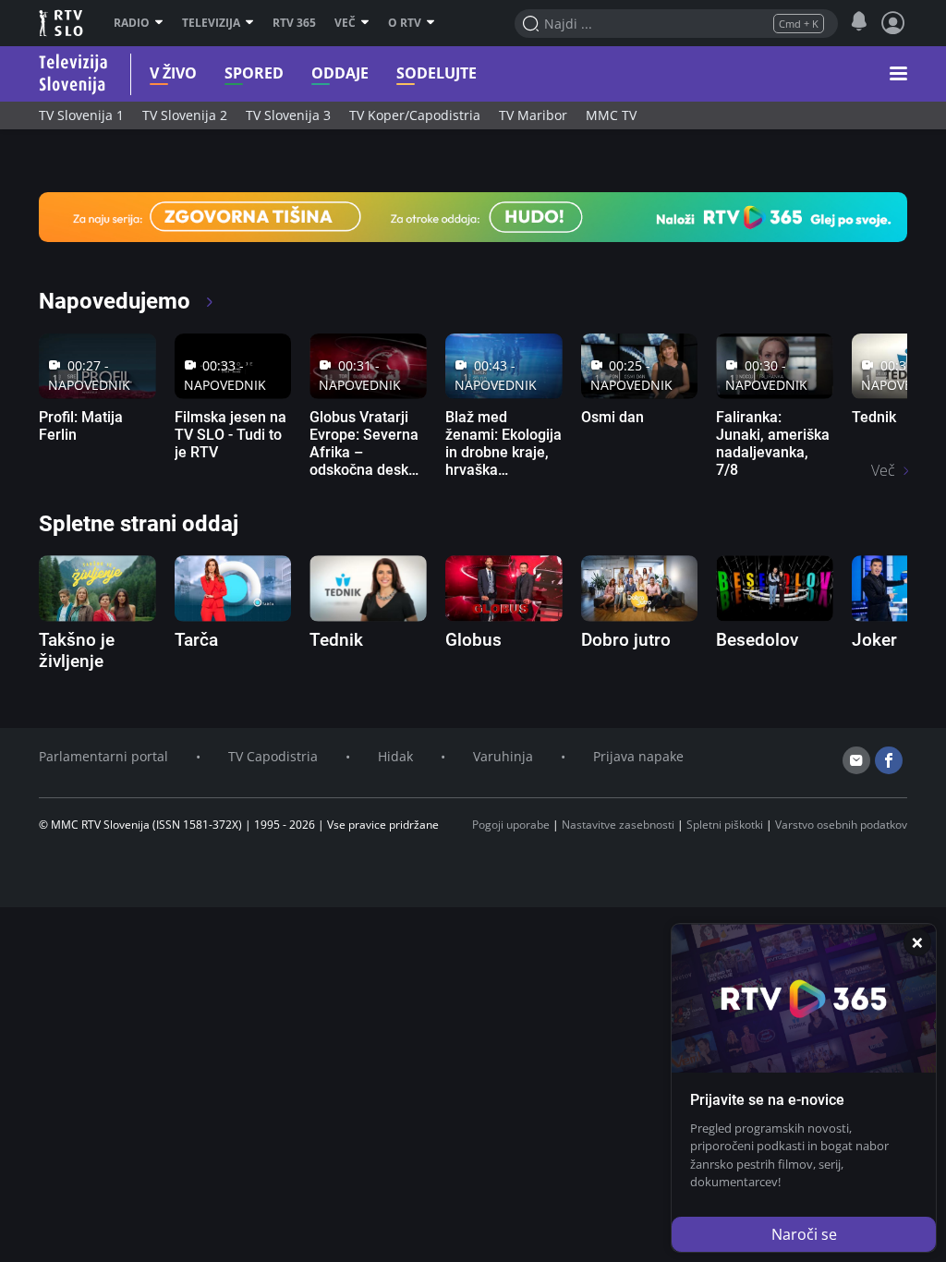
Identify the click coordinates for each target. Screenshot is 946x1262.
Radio (132, 23)
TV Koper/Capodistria (414, 115)
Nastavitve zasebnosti (618, 824)
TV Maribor (533, 115)
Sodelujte (436, 73)
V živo (173, 73)
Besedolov (757, 639)
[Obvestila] (858, 22)
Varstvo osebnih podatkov (841, 824)
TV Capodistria (273, 756)
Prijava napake (638, 756)
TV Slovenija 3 (288, 115)
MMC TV (611, 115)
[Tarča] (233, 588)
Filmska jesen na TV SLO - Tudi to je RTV (230, 434)
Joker (874, 639)
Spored (254, 73)
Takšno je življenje (77, 650)
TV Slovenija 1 (81, 115)
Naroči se (804, 1234)
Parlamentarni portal (103, 756)
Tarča (196, 639)
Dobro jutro (626, 639)
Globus (473, 639)
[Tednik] (368, 588)
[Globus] (504, 588)
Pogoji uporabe (511, 824)
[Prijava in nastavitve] (893, 23)
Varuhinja (503, 756)
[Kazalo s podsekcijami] (898, 74)
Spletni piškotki (724, 824)
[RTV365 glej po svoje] (473, 215)
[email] (856, 760)
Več (345, 23)
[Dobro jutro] (639, 588)
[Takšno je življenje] (97, 588)
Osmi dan (612, 417)
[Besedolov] (774, 588)
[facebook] (889, 760)
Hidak (395, 756)
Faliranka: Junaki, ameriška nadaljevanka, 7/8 (773, 443)
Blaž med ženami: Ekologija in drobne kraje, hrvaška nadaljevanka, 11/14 (503, 461)
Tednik (874, 417)
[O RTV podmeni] (432, 23)
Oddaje (340, 73)
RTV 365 (294, 23)
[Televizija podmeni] (251, 23)
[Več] (367, 23)
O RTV (404, 23)
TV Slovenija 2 (184, 115)
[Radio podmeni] (161, 23)
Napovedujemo (117, 301)
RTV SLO (62, 23)
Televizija (211, 23)
